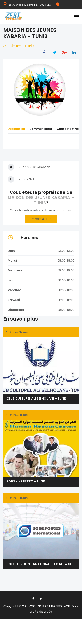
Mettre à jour (41, 219)
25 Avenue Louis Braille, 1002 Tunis (30, 5)
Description (16, 129)
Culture (14, 45)
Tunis (29, 45)
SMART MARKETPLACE (54, 606)
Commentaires (40, 129)
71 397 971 (26, 179)
